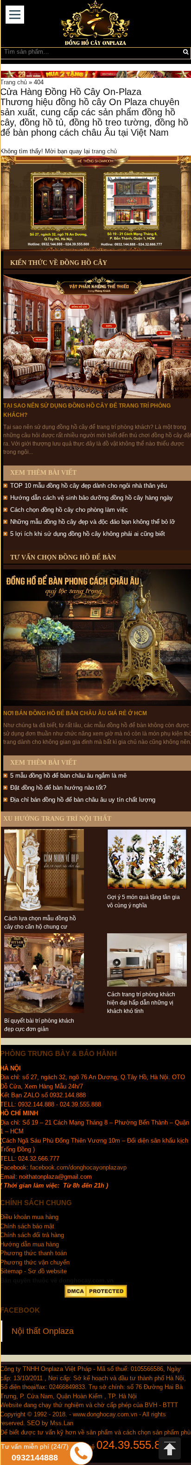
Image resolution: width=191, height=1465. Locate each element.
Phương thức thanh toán (33, 1253)
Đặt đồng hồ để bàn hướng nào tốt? (58, 787)
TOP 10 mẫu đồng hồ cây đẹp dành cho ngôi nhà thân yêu (88, 485)
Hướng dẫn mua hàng (29, 1244)
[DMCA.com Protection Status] (95, 1291)
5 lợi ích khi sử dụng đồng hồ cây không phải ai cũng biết (87, 533)
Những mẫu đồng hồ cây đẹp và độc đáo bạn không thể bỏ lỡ (92, 521)
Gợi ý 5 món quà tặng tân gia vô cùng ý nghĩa (143, 901)
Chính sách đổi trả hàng (32, 1235)
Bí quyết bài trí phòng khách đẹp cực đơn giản (39, 1025)
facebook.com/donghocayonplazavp (78, 1167)
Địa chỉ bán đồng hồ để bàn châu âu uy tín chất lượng (82, 799)
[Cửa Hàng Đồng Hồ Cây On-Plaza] (95, 23)
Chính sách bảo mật (27, 1226)
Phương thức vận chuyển (35, 1262)
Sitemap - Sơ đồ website (33, 1271)
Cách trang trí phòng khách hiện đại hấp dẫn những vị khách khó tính (141, 1002)
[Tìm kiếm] (186, 52)
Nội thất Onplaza (43, 1331)
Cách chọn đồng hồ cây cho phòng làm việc (69, 509)
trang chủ (104, 151)
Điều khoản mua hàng (29, 1216)
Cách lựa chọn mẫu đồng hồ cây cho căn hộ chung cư (40, 922)
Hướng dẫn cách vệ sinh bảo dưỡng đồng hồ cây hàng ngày (91, 497)
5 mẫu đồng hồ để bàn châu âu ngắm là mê (68, 775)
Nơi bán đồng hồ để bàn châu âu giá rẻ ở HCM (75, 713)
